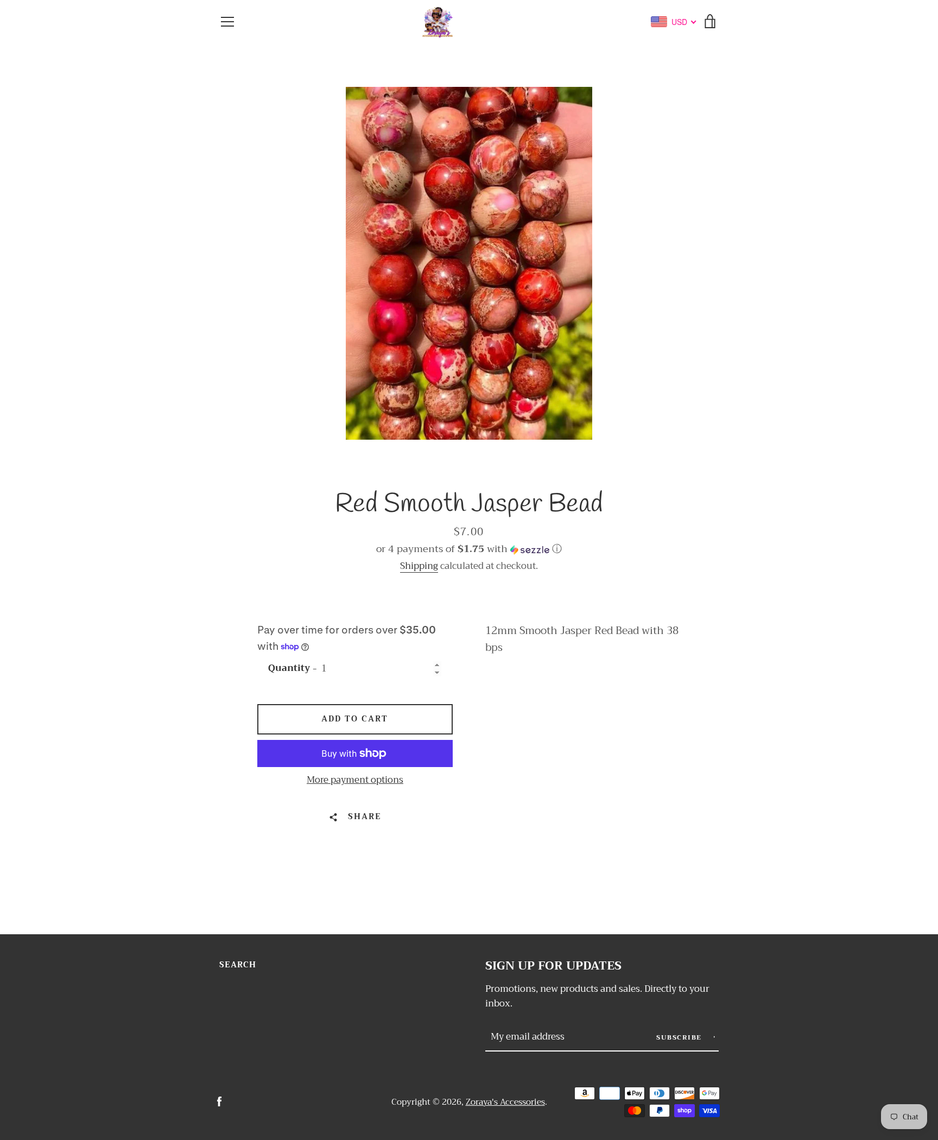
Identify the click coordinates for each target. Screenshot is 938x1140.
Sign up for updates (553, 966)
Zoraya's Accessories (505, 1102)
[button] (469, 549)
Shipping (419, 566)
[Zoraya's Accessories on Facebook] (219, 1101)
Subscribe (680, 1037)
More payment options (355, 780)
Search (237, 965)
